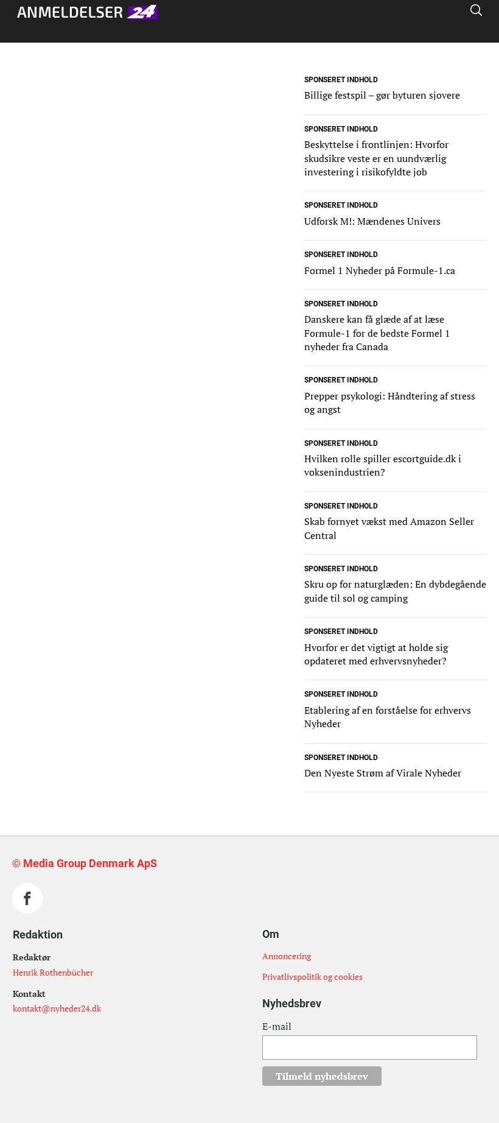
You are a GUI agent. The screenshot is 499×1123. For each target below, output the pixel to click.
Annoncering (286, 956)
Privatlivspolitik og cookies (312, 976)
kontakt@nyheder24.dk (57, 1008)
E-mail (276, 1026)
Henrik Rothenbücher (53, 972)
